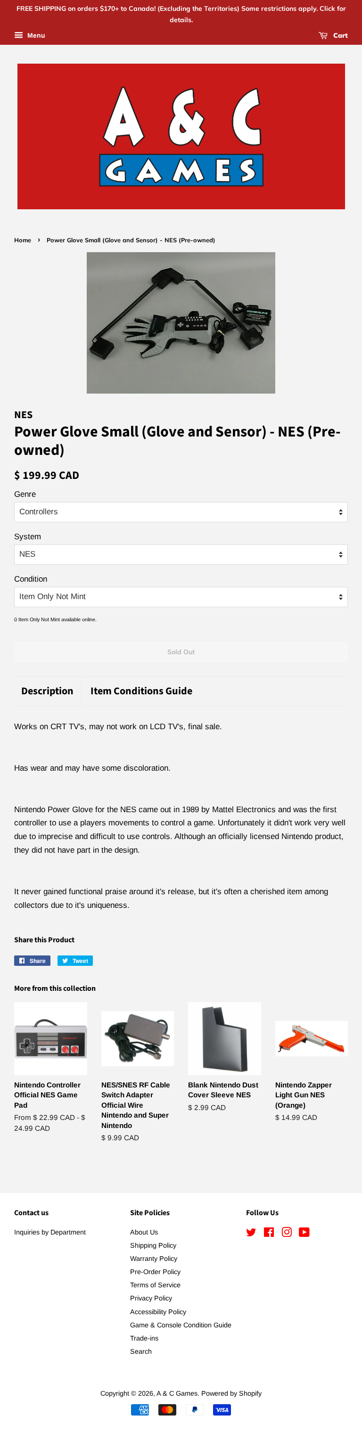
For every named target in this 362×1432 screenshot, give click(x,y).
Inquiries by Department (50, 1232)
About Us (144, 1232)
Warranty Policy (153, 1258)
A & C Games (176, 1393)
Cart (339, 35)
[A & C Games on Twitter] (251, 1234)
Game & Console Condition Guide (180, 1325)
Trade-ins (144, 1338)
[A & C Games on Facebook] (268, 1234)
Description (47, 691)
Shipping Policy (153, 1245)
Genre (25, 494)
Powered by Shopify (231, 1393)
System (27, 536)
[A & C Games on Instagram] (286, 1234)
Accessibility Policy (158, 1312)
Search (141, 1351)
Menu (35, 35)
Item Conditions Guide (141, 691)
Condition (30, 579)
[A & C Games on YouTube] (304, 1234)
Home (22, 240)
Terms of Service (155, 1285)
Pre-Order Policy (155, 1272)
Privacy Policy (151, 1298)
